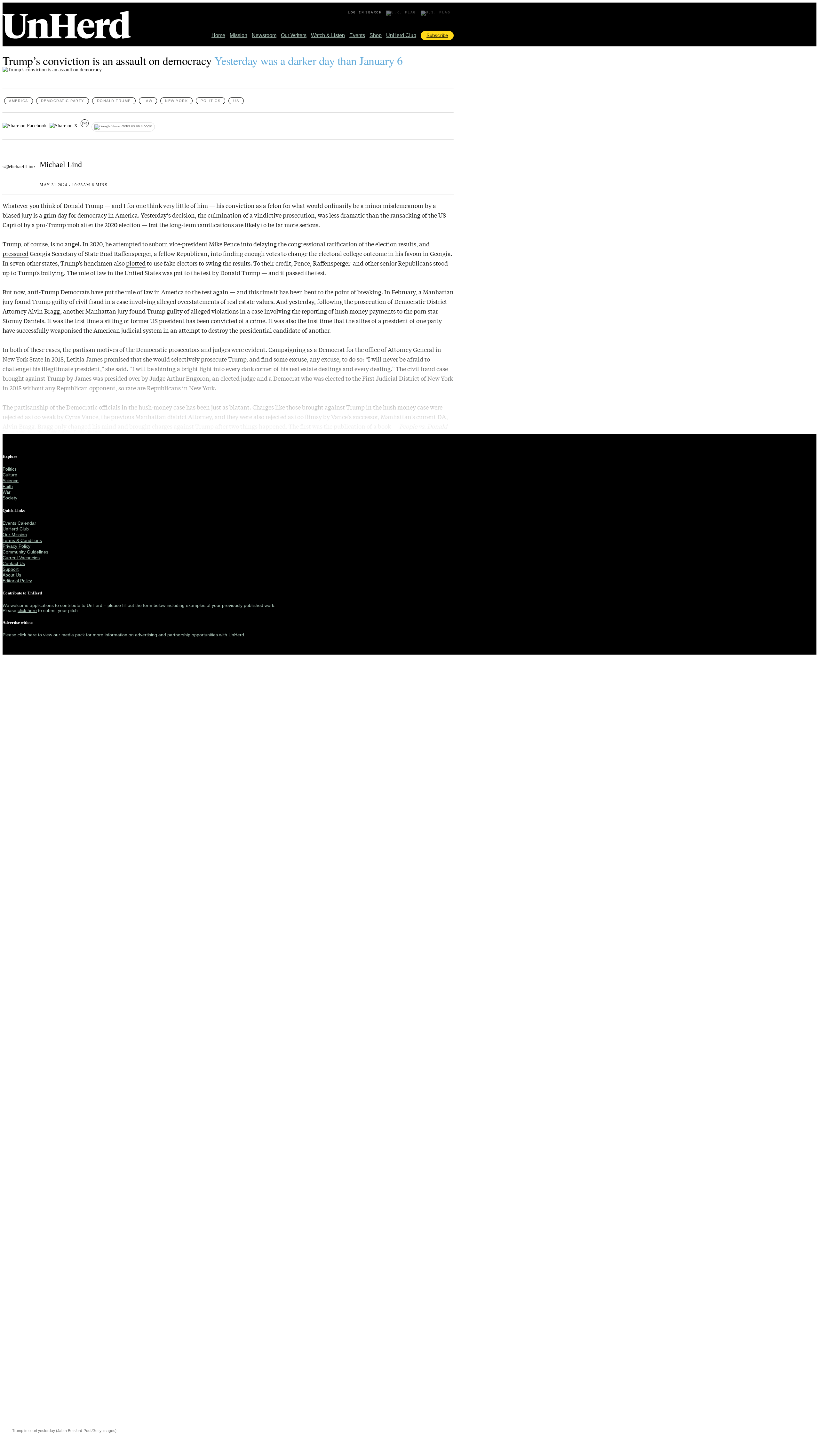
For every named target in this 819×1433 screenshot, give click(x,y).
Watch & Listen (328, 35)
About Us (12, 574)
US (236, 101)
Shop (376, 35)
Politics (210, 101)
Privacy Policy (16, 546)
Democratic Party (62, 101)
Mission (238, 35)
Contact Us (14, 563)
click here (27, 610)
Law (148, 101)
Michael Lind (61, 164)
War (7, 492)
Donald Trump (114, 101)
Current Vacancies (21, 557)
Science (11, 480)
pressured (15, 254)
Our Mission (15, 534)
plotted (136, 263)
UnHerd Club (401, 35)
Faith (8, 486)
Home (218, 35)
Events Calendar (19, 523)
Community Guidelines (25, 551)
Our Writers (293, 35)
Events (357, 35)
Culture (10, 474)
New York (176, 101)
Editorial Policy (17, 580)
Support (11, 569)
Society (10, 497)
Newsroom (264, 35)
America (18, 101)
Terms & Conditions (22, 540)
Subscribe (437, 35)
